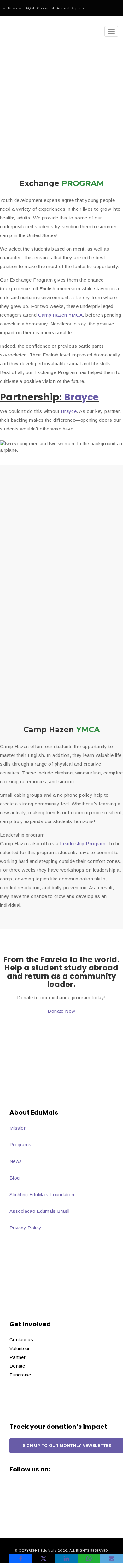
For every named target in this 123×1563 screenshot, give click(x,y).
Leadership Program (82, 843)
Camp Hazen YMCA (60, 315)
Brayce (81, 397)
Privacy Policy (25, 1227)
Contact (43, 8)
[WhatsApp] (89, 1558)
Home (11, 98)
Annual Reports (70, 8)
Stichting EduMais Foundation (41, 1194)
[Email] (111, 1558)
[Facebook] (20, 1558)
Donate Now (61, 1011)
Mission (17, 1128)
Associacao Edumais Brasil (39, 1211)
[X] (43, 1558)
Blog (14, 1177)
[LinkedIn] (66, 1558)
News (12, 8)
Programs (20, 1144)
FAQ (27, 8)
